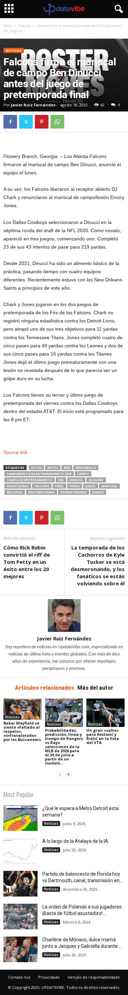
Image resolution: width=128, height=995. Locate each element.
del (61, 480)
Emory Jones (18, 486)
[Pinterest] (41, 122)
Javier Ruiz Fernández (33, 104)
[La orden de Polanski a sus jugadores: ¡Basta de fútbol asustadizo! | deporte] (20, 916)
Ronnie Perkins (73, 492)
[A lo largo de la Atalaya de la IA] (20, 851)
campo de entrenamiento (29, 480)
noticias (15, 492)
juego (90, 486)
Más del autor (95, 688)
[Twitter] (26, 122)
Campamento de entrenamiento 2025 (39, 474)
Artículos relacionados (44, 688)
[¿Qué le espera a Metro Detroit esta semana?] (20, 818)
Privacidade (49, 977)
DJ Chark (96, 480)
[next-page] (68, 774)
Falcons (41, 486)
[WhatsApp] (57, 122)
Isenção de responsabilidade (94, 977)
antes (52, 467)
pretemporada (41, 492)
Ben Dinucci (86, 467)
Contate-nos (19, 977)
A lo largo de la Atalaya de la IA (75, 841)
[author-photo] (64, 615)
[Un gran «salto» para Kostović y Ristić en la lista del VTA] (105, 713)
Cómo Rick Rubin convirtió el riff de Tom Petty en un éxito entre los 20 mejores (26, 562)
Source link (15, 452)
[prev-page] (60, 774)
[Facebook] (10, 122)
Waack (98, 492)
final (59, 486)
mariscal (109, 486)
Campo (83, 474)
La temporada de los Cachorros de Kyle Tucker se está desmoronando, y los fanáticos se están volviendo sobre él (98, 565)
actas (36, 467)
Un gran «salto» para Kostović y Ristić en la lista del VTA (102, 736)
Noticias (24, 25)
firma (75, 486)
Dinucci (76, 480)
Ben (67, 467)
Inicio (7, 25)
